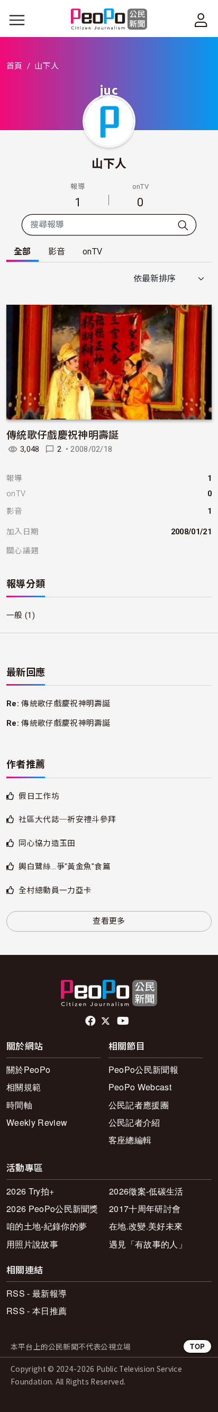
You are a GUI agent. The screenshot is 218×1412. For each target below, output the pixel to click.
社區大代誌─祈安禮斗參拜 (67, 819)
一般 (14, 615)
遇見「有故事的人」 (148, 1244)
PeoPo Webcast (139, 1087)
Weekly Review (36, 1122)
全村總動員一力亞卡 (55, 890)
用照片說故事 (32, 1244)
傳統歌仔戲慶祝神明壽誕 (62, 434)
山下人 (109, 162)
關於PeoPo (28, 1069)
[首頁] (109, 20)
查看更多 (109, 921)
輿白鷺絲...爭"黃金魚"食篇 (65, 866)
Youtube (124, 1021)
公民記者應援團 (138, 1105)
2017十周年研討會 (144, 1209)
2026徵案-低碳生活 (146, 1191)
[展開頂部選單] (201, 20)
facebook (91, 1021)
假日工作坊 (39, 796)
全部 (22, 252)
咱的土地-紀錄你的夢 (46, 1226)
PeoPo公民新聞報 (143, 1069)
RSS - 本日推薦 (36, 1311)
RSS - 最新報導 (36, 1293)
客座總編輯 (130, 1140)
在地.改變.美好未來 (146, 1226)
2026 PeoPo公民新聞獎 (52, 1209)
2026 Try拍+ (30, 1191)
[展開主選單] (17, 20)
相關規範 (23, 1087)
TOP (197, 1346)
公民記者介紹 (134, 1122)
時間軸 (19, 1105)
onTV (92, 252)
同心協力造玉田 (47, 843)
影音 (57, 252)
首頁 (14, 66)
